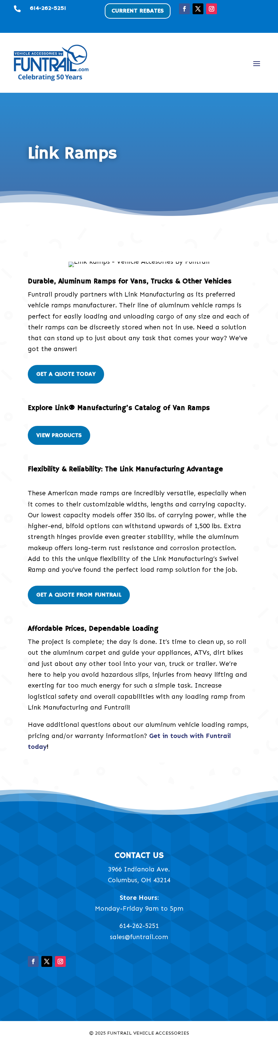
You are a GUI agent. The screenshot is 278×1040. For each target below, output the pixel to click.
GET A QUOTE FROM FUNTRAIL (78, 595)
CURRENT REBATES (138, 11)
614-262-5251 (139, 926)
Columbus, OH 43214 (139, 880)
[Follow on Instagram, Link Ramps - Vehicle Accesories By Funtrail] (211, 8)
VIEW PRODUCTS (59, 435)
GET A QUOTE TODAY (66, 374)
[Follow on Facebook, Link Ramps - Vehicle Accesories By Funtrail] (184, 8)
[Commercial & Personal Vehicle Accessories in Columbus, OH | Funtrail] (51, 63)
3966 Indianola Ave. (139, 869)
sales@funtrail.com (139, 937)
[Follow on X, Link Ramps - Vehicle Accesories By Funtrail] (198, 8)
